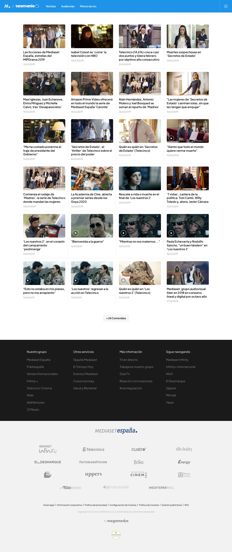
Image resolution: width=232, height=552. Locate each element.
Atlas (30, 395)
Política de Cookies (149, 505)
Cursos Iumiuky (83, 381)
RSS (187, 505)
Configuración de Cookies (122, 505)
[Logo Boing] (139, 462)
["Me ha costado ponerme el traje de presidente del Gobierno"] (44, 131)
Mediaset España (38, 360)
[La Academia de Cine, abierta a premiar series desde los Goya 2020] (92, 178)
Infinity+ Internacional (180, 367)
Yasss (170, 402)
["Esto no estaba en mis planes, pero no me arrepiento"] (44, 273)
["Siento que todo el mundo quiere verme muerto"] (188, 131)
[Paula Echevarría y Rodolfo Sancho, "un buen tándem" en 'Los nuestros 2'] (188, 226)
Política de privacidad (96, 505)
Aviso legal (48, 505)
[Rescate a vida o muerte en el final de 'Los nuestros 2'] (140, 178)
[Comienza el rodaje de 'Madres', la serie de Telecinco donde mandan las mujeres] (44, 178)
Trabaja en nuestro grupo (137, 367)
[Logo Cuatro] (139, 449)
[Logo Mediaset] (116, 433)
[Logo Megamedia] (117, 521)
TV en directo (129, 360)
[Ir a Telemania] (27, 6)
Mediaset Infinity (177, 360)
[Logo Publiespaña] (116, 487)
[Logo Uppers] (93, 474)
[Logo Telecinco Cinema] (138, 474)
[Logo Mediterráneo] (161, 487)
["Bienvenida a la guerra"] (92, 226)
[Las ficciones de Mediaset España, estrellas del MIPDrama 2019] (44, 36)
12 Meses (33, 409)
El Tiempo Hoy (83, 367)
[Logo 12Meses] (184, 474)
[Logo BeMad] (48, 474)
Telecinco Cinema (39, 388)
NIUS (169, 374)
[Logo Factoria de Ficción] (93, 462)
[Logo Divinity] (184, 449)
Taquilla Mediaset (85, 360)
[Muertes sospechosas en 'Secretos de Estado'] (188, 36)
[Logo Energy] (184, 462)
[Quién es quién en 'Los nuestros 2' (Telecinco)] (140, 273)
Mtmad (171, 395)
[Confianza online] (116, 538)
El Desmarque (175, 381)
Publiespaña (35, 367)
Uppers (171, 388)
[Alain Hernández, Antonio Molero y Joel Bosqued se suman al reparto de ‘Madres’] (140, 84)
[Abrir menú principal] (226, 6)
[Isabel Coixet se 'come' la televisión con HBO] (92, 36)
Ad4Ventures (35, 402)
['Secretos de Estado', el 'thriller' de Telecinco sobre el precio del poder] (92, 131)
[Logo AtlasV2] (70, 487)
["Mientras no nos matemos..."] (140, 226)
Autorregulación (131, 388)
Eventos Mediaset (85, 374)
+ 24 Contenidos (116, 318)
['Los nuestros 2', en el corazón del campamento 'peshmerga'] (44, 226)
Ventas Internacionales (42, 374)
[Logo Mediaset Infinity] (48, 449)
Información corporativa (69, 505)
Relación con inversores (136, 381)
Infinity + (32, 381)
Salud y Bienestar (85, 388)
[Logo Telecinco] (93, 449)
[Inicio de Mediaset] (7, 6)
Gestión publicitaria (171, 505)
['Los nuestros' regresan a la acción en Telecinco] (92, 273)
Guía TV (125, 374)
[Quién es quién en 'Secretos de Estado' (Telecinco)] (140, 131)
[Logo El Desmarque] (48, 462)
